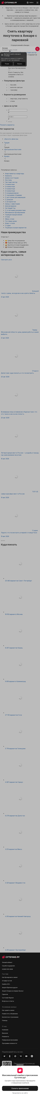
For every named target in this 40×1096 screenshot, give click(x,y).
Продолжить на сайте (20, 1093)
